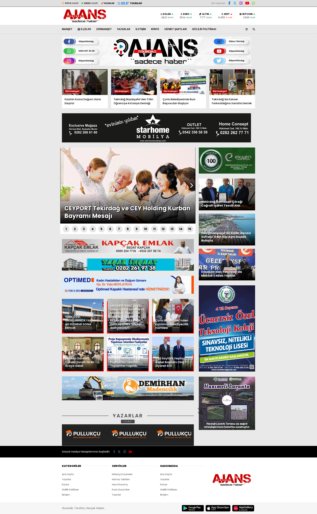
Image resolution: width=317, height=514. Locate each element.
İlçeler (86, 29)
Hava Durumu (289, 54)
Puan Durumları (121, 489)
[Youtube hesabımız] (247, 3)
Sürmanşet (104, 29)
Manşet (67, 29)
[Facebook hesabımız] (229, 3)
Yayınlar (116, 494)
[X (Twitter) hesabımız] (296, 106)
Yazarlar (286, 39)
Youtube (298, 125)
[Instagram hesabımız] (241, 3)
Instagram (297, 115)
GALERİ (71, 3)
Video (285, 32)
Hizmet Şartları (175, 29)
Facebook (297, 97)
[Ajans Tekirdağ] (85, 22)
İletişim (141, 29)
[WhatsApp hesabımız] (253, 3)
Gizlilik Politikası (204, 29)
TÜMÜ (127, 421)
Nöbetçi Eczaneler (122, 474)
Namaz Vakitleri (121, 479)
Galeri (285, 25)
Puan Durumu (290, 61)
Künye (155, 29)
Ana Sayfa (288, 18)
